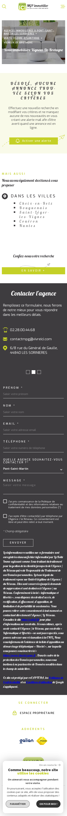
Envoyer (18, 543)
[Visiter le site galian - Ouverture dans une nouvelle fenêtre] (26, 741)
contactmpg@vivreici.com (31, 339)
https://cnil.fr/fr (30, 619)
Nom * (9, 405)
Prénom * (13, 387)
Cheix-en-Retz (36, 203)
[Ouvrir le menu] (63, 6)
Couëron (29, 221)
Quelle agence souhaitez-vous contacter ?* (33, 461)
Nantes (27, 225)
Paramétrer (18, 804)
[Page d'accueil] (33, 6)
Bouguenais (33, 208)
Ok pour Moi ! (48, 804)
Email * (11, 423)
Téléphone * (16, 441)
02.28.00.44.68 (22, 330)
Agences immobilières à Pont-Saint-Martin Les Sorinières (29, 32)
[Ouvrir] (4, 6)
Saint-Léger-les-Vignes (34, 214)
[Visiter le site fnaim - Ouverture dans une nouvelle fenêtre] (41, 741)
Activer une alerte (36, 141)
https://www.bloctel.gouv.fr (19, 655)
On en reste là (48, 765)
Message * (14, 480)
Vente (8, 38)
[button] (28, 372)
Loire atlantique (27, 38)
